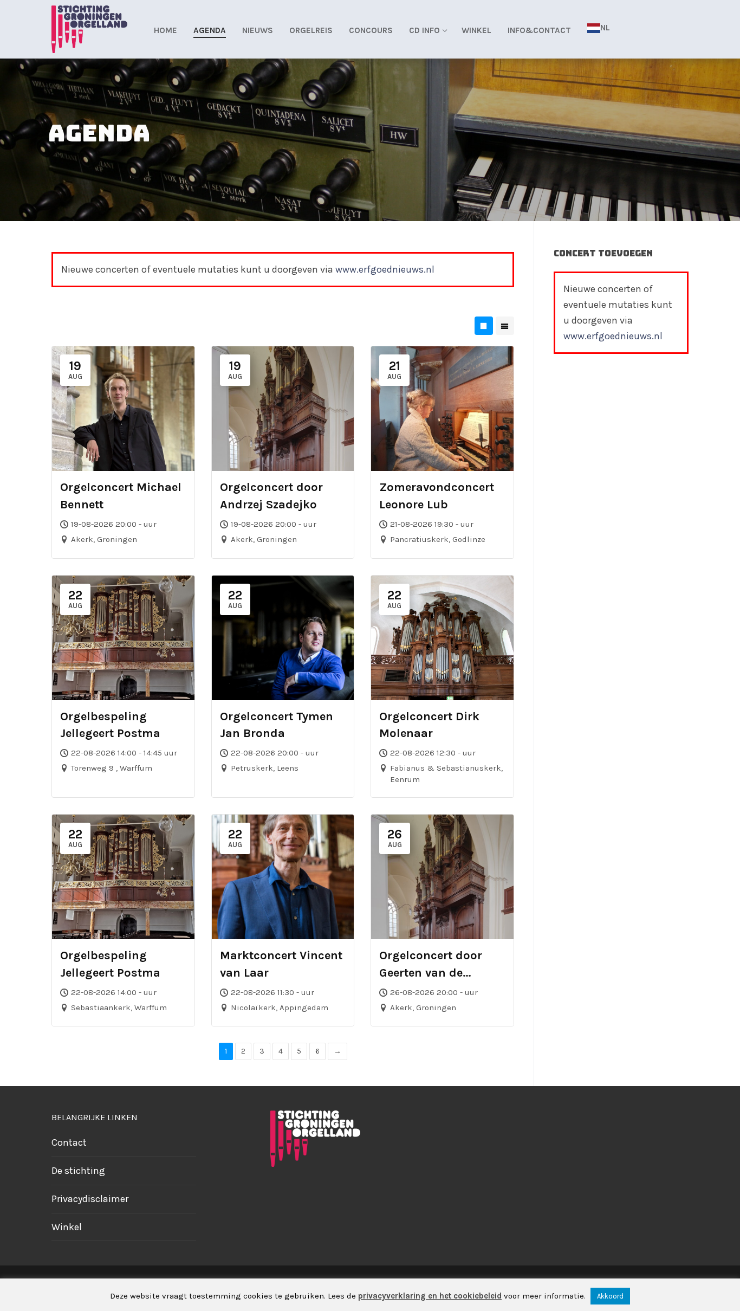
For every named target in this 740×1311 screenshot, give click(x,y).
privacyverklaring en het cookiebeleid (430, 1296)
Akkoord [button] (610, 1296)
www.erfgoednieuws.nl (384, 269)
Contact (69, 1142)
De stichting (78, 1171)
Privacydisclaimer (89, 1199)
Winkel (66, 1227)
